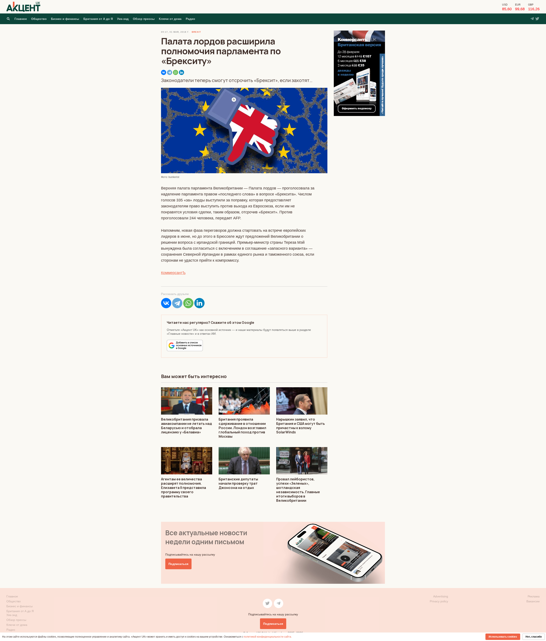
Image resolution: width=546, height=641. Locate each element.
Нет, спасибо (534, 636)
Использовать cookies (503, 636)
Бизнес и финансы (65, 19)
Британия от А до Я (98, 19)
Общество (39, 19)
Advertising (440, 596)
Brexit (196, 32)
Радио (190, 19)
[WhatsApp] (175, 72)
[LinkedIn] (181, 72)
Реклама (534, 596)
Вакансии (533, 601)
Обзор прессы (144, 19)
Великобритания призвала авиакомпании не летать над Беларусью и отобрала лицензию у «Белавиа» (186, 425)
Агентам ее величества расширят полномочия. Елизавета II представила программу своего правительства (183, 488)
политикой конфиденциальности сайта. (268, 636)
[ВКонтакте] (163, 72)
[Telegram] (169, 72)
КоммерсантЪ (173, 273)
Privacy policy (439, 601)
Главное (21, 19)
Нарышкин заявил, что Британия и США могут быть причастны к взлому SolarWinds (300, 425)
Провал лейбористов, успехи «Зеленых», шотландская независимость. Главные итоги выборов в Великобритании (298, 490)
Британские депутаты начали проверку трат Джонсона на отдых (238, 483)
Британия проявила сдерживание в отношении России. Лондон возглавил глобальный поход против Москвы (242, 428)
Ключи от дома (170, 19)
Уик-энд (123, 19)
